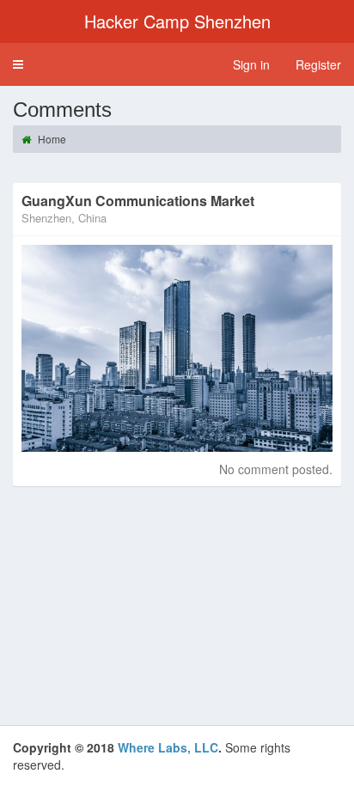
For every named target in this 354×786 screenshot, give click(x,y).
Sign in (251, 64)
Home (50, 138)
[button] (18, 64)
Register (318, 64)
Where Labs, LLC (168, 747)
